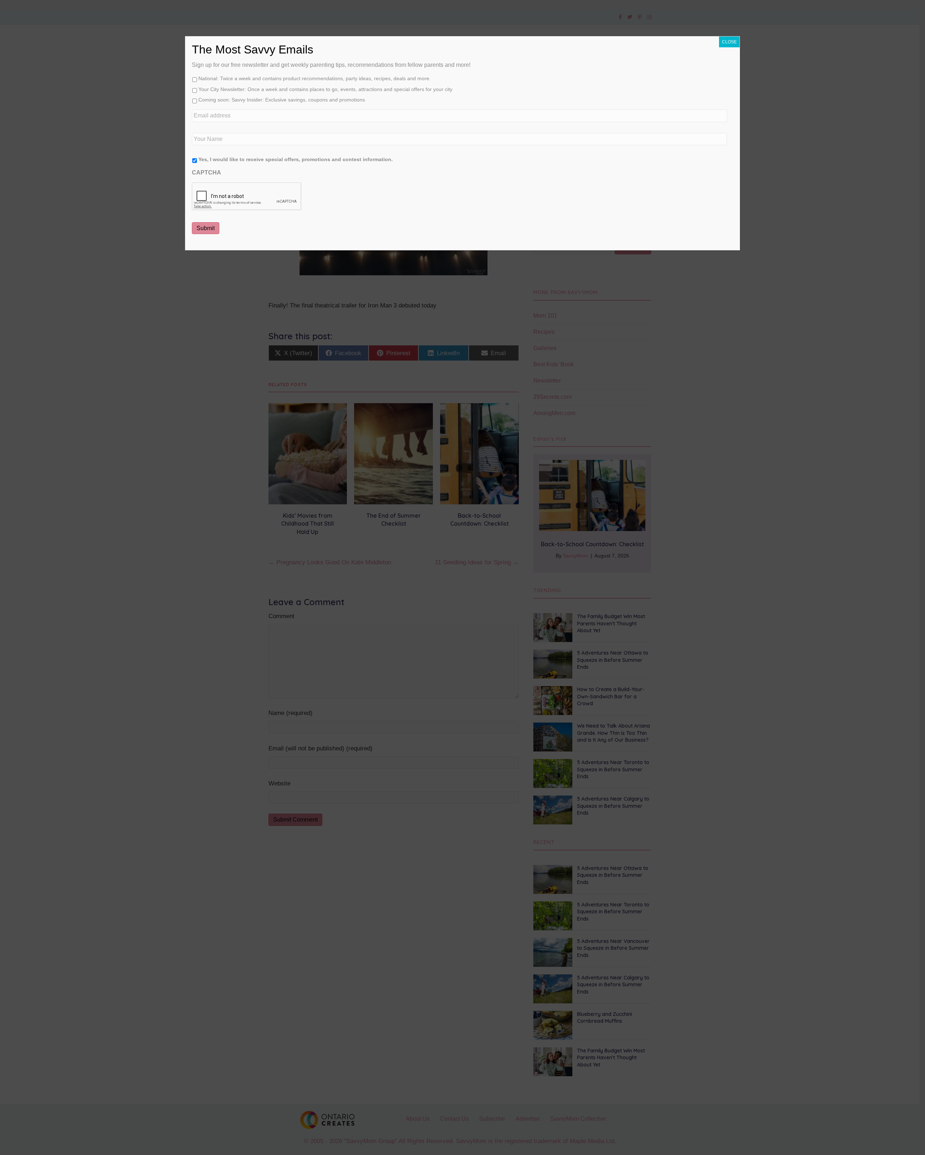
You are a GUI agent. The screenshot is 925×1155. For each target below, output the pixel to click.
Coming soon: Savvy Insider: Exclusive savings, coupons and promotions (281, 100)
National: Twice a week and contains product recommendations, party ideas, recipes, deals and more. (314, 78)
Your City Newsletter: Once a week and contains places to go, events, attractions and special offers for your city (325, 89)
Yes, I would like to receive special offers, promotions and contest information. (295, 159)
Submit (206, 228)
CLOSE (729, 41)
